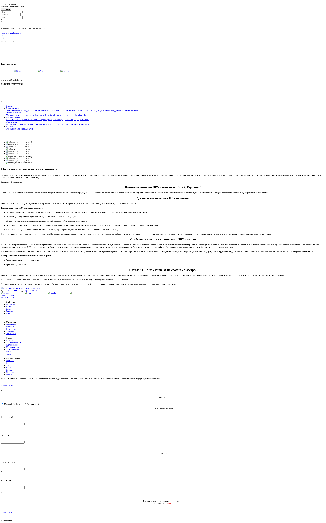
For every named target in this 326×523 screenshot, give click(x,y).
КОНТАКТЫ (7, 75)
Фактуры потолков (14, 113)
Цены (8, 309)
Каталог (9, 126)
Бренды (9, 311)
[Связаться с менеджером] (12, 71)
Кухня (8, 363)
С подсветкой (42, 110)
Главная (9, 106)
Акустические (104, 110)
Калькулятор (29, 124)
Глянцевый (34, 404)
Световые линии (13, 342)
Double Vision (79, 110)
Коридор (10, 372)
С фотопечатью (55, 110)
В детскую (50, 120)
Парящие (10, 340)
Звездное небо (117, 110)
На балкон (69, 120)
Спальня (9, 365)
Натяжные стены (131, 110)
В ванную (40, 120)
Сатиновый (21, 404)
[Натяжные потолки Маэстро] (76, 71)
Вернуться (5, 69)
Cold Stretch (50, 115)
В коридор (59, 120)
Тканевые (10, 331)
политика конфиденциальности (15, 33)
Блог (8, 313)
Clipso (85, 115)
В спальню (31, 120)
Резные (9, 352)
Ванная (9, 367)
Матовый (8, 404)
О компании (11, 122)
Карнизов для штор (25, 129)
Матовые (10, 115)
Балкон (9, 374)
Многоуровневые (28, 110)
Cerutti (91, 115)
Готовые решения (13, 117)
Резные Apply (91, 110)
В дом (76, 120)
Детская (9, 370)
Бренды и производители (47, 124)
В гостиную (11, 120)
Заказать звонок (8, 295)
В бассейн (84, 120)
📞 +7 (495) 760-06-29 (11, 291)
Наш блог (19, 124)
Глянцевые (29, 115)
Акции (88, 124)
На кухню (21, 120)
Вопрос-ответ (78, 124)
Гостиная (10, 361)
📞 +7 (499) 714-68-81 (30, 291)
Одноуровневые (13, 110)
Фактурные (40, 115)
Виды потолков (13, 108)
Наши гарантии (65, 124)
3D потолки (68, 110)
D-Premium (77, 115)
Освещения (11, 129)
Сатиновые (19, 115)
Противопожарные (64, 115)
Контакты (10, 124)
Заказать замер (7, 386)
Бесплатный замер (9, 298)
